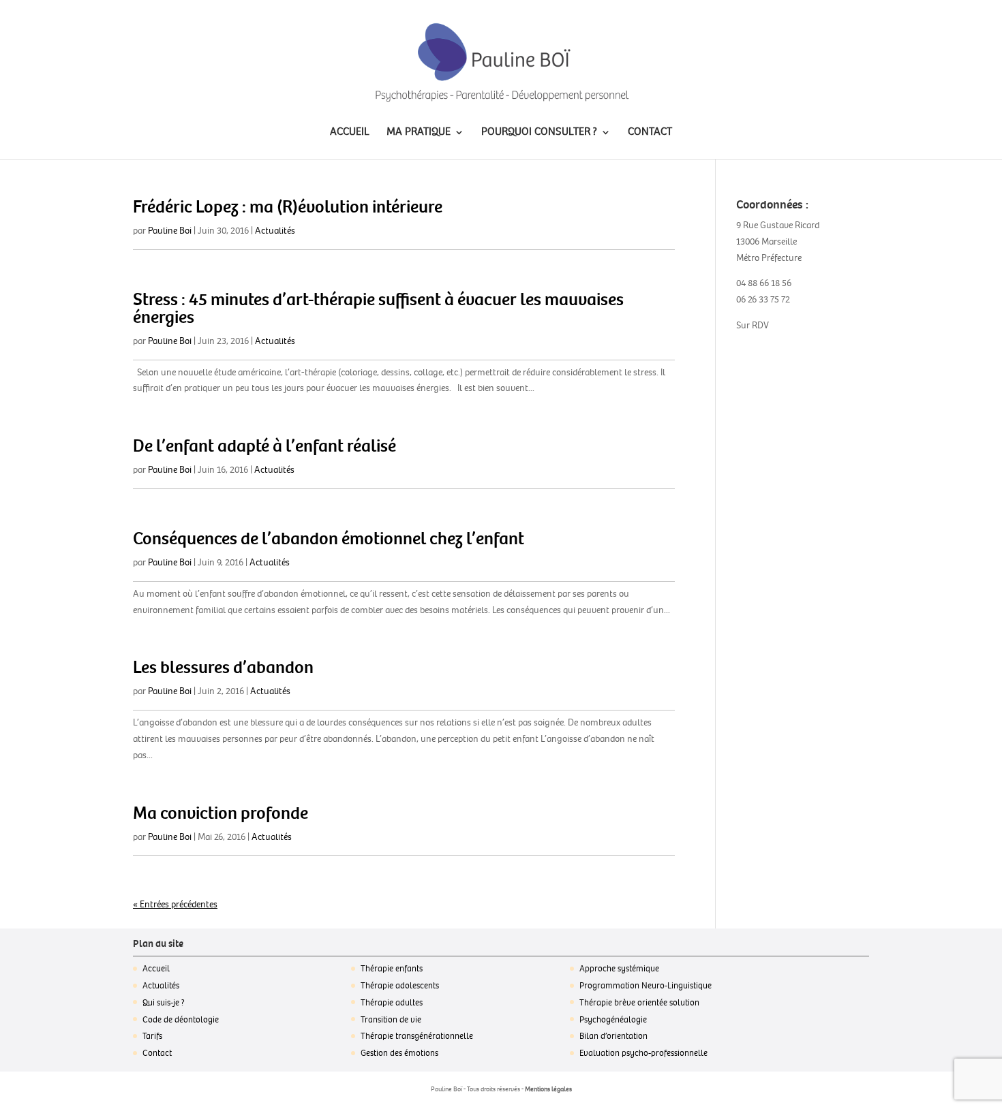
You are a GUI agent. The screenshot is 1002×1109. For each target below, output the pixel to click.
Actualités (275, 230)
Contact (157, 1053)
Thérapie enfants (392, 968)
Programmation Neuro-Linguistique (645, 985)
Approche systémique (619, 968)
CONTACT (650, 132)
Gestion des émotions (399, 1053)
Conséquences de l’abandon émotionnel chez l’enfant (328, 539)
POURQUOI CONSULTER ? (539, 132)
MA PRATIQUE (418, 132)
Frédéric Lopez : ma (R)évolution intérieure (287, 207)
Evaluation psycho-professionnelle (643, 1053)
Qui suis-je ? (163, 1002)
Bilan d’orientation (613, 1036)
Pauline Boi (170, 230)
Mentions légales (548, 1089)
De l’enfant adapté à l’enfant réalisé (264, 446)
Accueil (156, 968)
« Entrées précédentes (175, 904)
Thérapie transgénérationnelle (417, 1036)
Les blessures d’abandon (223, 667)
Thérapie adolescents (400, 985)
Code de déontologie (180, 1019)
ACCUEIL (349, 132)
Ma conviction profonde (220, 813)
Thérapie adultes (392, 1002)
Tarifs (152, 1036)
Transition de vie (391, 1019)
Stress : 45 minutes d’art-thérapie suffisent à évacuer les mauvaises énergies (378, 308)
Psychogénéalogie (613, 1019)
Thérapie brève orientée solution (639, 1002)
